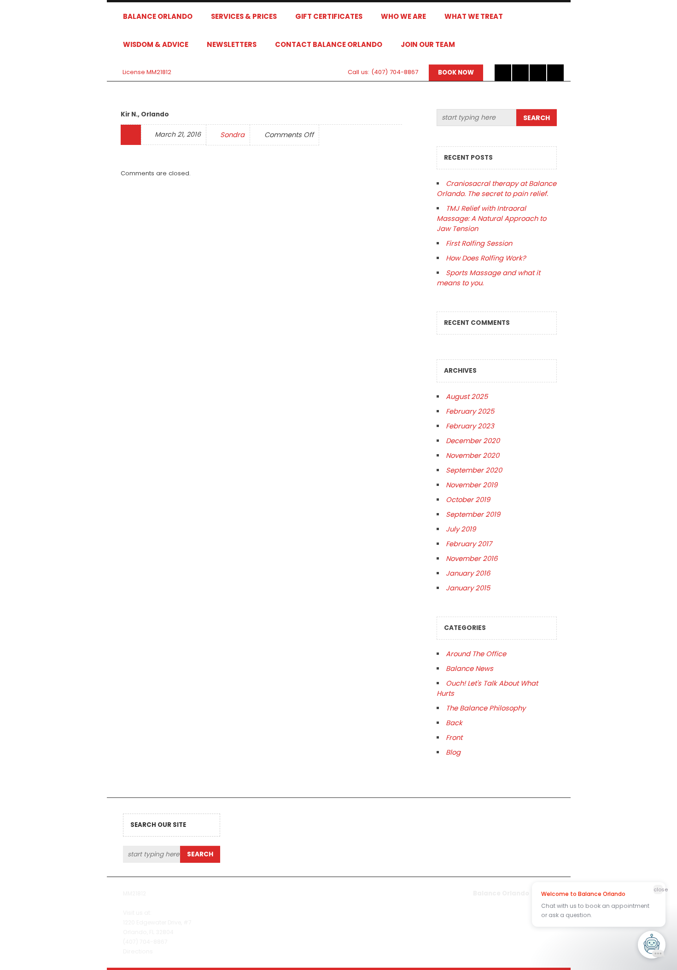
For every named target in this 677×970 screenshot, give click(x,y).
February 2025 (470, 411)
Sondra (232, 134)
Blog (453, 752)
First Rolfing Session (479, 243)
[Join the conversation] (503, 72)
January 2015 (468, 588)
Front (454, 737)
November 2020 (472, 455)
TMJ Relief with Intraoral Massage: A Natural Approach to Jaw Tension (491, 218)
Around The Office (476, 653)
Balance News (469, 668)
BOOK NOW (456, 72)
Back (454, 723)
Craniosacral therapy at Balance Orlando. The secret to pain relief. (496, 188)
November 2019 (471, 485)
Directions (138, 951)
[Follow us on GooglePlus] (538, 72)
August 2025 (467, 396)
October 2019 (468, 499)
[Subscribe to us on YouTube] (555, 72)
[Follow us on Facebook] (520, 72)
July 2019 (461, 529)
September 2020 (474, 470)
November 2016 (471, 558)
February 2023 (470, 426)
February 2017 (469, 544)
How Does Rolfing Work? (486, 258)
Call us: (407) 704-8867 (383, 72)
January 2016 (468, 573)
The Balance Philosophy (485, 708)
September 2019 (473, 514)
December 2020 (473, 440)
